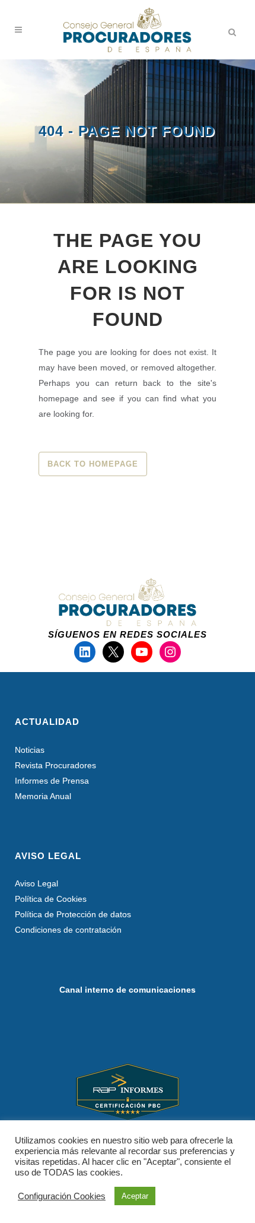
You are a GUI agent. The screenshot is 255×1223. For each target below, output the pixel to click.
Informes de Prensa (52, 780)
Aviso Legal (36, 883)
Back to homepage (92, 464)
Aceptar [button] (135, 1196)
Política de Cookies (51, 899)
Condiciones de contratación (68, 929)
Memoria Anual (43, 796)
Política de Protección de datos (73, 914)
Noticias (29, 750)
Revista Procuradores (55, 765)
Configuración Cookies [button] (62, 1196)
